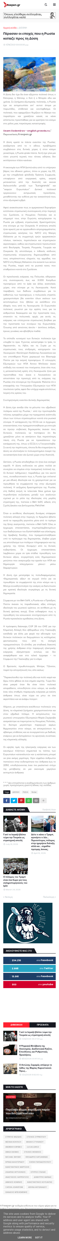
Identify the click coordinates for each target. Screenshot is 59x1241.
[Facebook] (6, 800)
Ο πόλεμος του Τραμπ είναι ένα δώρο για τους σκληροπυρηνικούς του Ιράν (15, 881)
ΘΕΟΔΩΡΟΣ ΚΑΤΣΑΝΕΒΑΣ (37, 1157)
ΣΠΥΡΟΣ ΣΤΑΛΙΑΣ (38, 1172)
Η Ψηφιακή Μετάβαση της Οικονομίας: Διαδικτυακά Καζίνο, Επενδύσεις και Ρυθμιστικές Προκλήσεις (35, 1050)
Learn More (25, 1237)
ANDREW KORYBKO (13, 1147)
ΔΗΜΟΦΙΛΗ (16, 1024)
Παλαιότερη (48, 897)
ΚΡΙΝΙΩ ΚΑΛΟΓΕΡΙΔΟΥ (14, 1162)
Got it (39, 1237)
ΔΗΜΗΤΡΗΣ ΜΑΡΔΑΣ (42, 1177)
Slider (34, 792)
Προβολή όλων (49, 809)
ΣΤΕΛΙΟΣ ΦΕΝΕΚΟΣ (32, 1152)
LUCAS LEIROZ (33, 1147)
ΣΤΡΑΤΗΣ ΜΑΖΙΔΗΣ (13, 1137)
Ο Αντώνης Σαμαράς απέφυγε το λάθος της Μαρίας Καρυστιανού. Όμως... (35, 1068)
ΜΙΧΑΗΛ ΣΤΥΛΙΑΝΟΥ (34, 1142)
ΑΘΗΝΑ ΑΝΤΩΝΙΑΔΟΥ (37, 1187)
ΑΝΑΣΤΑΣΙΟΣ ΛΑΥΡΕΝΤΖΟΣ (17, 1177)
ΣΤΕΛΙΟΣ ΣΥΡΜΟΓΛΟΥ (36, 1137)
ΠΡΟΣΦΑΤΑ (43, 1024)
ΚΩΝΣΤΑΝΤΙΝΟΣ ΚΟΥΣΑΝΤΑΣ (39, 1182)
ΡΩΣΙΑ (25, 792)
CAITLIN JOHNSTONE (14, 1187)
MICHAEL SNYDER (12, 1157)
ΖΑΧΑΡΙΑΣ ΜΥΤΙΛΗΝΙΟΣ (15, 1172)
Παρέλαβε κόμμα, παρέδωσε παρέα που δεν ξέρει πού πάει (28, 1111)
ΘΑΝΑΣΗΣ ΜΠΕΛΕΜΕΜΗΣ (16, 1192)
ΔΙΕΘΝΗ (23, 27)
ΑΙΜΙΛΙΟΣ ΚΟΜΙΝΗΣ (13, 1182)
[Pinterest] (21, 800)
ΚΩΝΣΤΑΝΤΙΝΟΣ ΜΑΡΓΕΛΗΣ (17, 1167)
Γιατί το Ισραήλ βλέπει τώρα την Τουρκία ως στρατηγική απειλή (14, 837)
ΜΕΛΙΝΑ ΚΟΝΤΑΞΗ (13, 1142)
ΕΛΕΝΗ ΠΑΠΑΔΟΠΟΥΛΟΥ (40, 1162)
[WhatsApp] (28, 800)
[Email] (36, 800)
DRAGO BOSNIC (12, 1152)
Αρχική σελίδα (10, 27)
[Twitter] (14, 800)
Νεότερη (9, 897)
